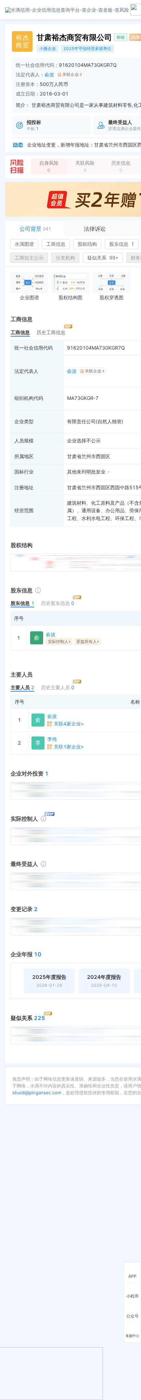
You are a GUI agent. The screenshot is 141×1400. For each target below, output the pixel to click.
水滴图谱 (24, 244)
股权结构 (87, 244)
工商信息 (55, 244)
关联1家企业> (69, 746)
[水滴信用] (67, 9)
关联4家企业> (69, 724)
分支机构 (65, 258)
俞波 (49, 74)
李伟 (52, 739)
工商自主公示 (29, 258)
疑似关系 (102, 258)
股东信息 (121, 244)
